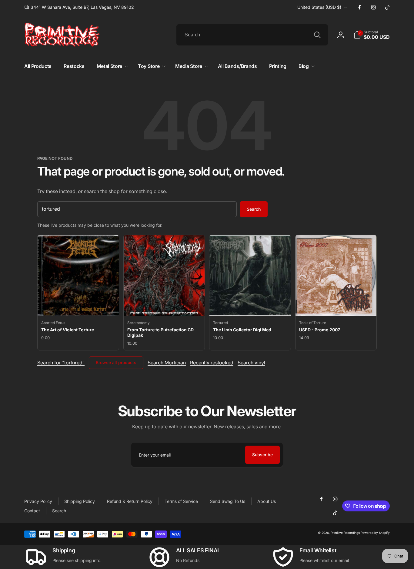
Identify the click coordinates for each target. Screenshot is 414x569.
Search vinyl (251, 363)
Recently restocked (211, 363)
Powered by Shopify (375, 532)
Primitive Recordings (345, 532)
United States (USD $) (319, 7)
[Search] (317, 35)
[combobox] (252, 34)
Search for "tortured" (61, 363)
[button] (371, 34)
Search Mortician (167, 363)
